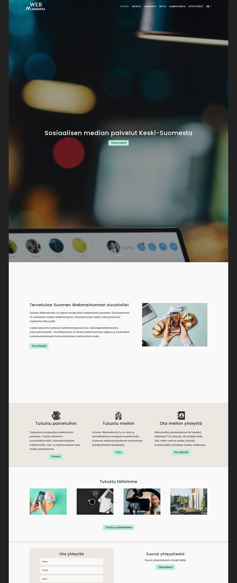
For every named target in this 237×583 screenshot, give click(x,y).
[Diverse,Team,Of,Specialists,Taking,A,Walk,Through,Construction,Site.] (188, 513)
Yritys (162, 6)
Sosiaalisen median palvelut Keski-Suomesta (119, 133)
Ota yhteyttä (39, 346)
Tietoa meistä (118, 142)
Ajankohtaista (177, 6)
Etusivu (124, 6)
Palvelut (136, 6)
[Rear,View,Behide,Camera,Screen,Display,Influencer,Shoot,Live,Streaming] (142, 513)
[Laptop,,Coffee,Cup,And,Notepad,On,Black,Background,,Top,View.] (95, 513)
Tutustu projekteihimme (118, 527)
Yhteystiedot (196, 6)
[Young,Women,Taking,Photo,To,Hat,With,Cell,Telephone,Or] (48, 513)
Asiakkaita (150, 6)
